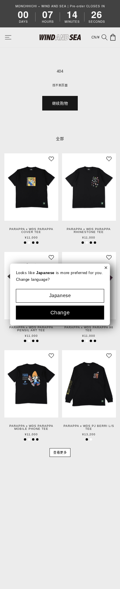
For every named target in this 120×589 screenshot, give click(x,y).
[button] (12, 37)
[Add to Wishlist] (51, 160)
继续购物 (60, 103)
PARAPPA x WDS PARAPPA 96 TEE (88, 329)
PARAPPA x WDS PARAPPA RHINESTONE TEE (89, 231)
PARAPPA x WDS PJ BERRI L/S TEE (88, 427)
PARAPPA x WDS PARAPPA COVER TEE (31, 231)
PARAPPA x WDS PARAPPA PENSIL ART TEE (31, 329)
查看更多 (60, 452)
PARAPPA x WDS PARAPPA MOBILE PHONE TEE (31, 427)
